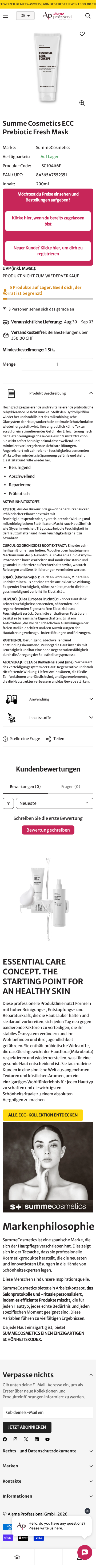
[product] (17, 1557)
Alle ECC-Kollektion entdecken (43, 1115)
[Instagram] (15, 1439)
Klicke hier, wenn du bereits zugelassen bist (48, 221)
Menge (9, 364)
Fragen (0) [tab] (70, 786)
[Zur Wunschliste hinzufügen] (82, 34)
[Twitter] (26, 1439)
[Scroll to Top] (86, 1536)
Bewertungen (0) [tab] (25, 786)
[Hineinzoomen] (82, 103)
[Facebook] (5, 1439)
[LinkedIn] (37, 1439)
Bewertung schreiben (48, 830)
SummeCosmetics (53, 147)
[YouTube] (47, 1439)
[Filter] (8, 803)
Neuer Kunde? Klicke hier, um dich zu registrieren (48, 251)
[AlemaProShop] (57, 16)
